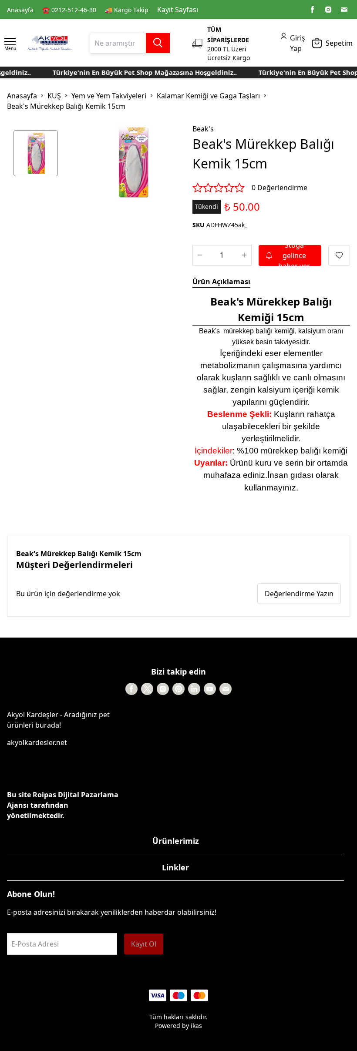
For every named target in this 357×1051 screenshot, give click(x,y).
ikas (196, 1025)
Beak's (203, 129)
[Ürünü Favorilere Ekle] (339, 255)
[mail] (344, 9)
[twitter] (147, 689)
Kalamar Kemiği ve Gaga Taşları (208, 96)
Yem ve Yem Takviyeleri (108, 96)
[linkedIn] (194, 689)
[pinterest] (178, 689)
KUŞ (54, 96)
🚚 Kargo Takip (126, 10)
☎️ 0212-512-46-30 (69, 10)
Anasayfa (20, 10)
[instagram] (328, 9)
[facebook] (312, 9)
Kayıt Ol (143, 944)
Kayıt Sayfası (177, 9)
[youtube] (210, 689)
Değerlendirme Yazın (299, 593)
